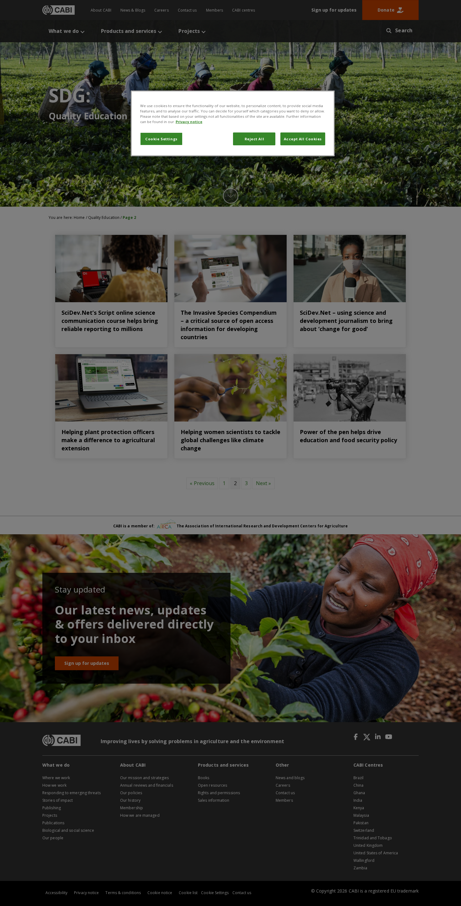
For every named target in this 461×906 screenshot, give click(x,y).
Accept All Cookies (303, 139)
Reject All (254, 139)
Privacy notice (189, 121)
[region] (233, 123)
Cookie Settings (161, 139)
